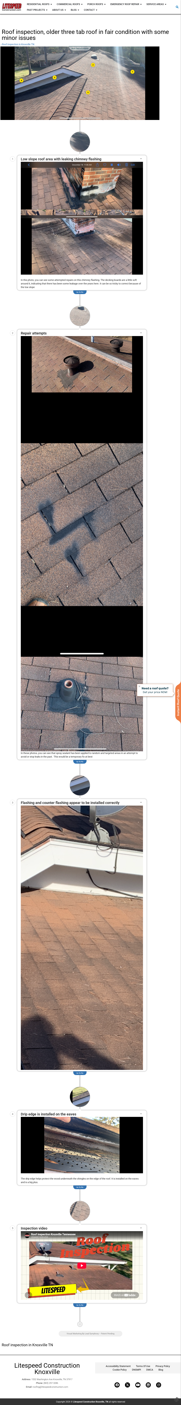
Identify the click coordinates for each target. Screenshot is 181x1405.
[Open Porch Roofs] (105, 4)
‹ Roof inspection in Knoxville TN (17, 44)
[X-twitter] (127, 1384)
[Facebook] (117, 1384)
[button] (177, 7)
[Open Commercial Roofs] (82, 4)
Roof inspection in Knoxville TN (27, 1345)
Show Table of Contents (80, 49)
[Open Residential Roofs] (51, 4)
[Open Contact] (96, 10)
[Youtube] (137, 1384)
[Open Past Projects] (47, 10)
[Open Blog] (78, 10)
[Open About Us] (65, 10)
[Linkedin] (148, 1384)
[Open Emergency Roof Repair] (141, 4)
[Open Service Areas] (165, 4)
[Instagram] (158, 1384)
